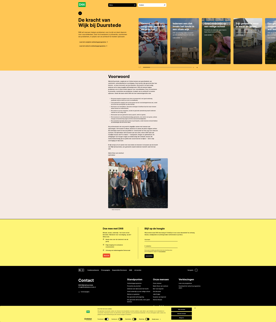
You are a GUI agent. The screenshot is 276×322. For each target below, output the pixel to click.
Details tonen (155, 319)
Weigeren (181, 317)
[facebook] (80, 270)
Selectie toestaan (181, 313)
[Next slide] (196, 67)
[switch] (120, 319)
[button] (123, 5)
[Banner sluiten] (194, 308)
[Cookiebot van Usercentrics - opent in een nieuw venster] (88, 319)
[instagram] (82, 270)
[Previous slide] (194, 67)
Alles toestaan (181, 309)
